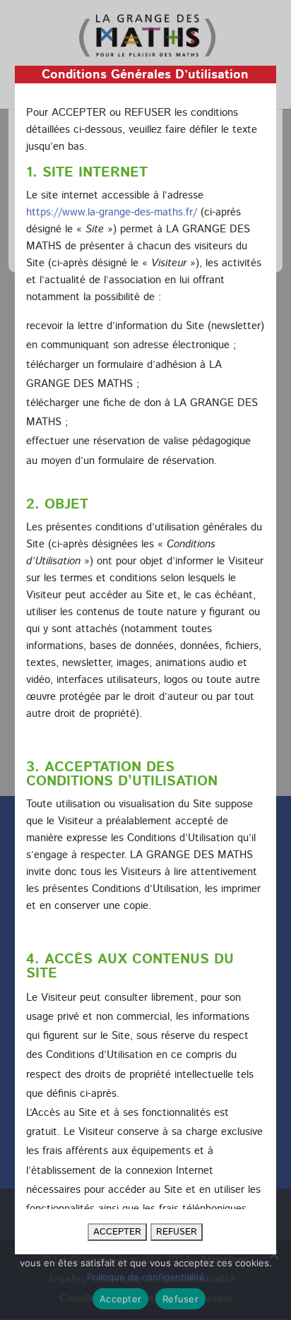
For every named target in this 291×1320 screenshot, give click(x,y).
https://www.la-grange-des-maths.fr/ (111, 212)
